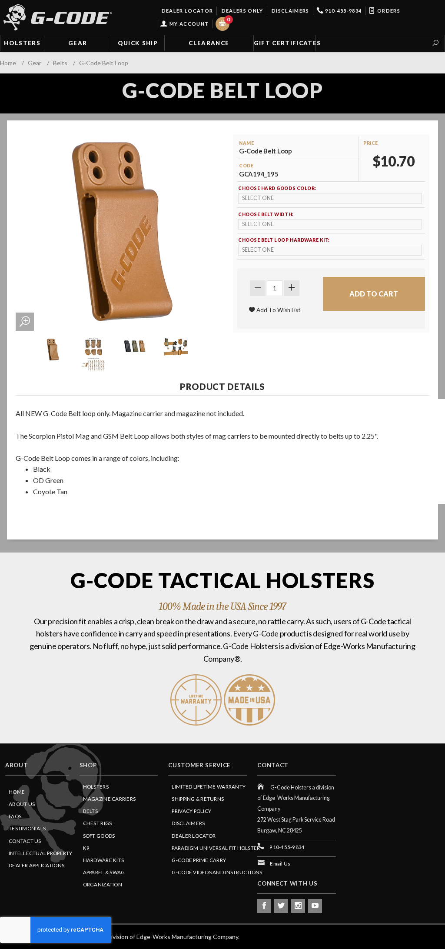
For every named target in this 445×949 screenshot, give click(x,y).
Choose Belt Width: (266, 214)
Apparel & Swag (104, 872)
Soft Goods (99, 836)
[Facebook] (264, 906)
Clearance (209, 43)
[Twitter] (281, 906)
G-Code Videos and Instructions (217, 872)
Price (370, 143)
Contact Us (25, 841)
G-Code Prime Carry (199, 860)
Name (246, 143)
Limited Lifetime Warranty (209, 786)
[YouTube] (315, 906)
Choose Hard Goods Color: (277, 188)
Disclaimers (289, 10)
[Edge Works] (57, 17)
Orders (388, 10)
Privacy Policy (191, 811)
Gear (77, 43)
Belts (90, 811)
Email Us (280, 863)
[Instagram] (298, 906)
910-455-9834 (343, 10)
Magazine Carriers (109, 799)
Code (246, 165)
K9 (86, 848)
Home (17, 792)
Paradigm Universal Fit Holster (216, 848)
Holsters (22, 43)
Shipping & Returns (198, 799)
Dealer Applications (36, 865)
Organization (102, 884)
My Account (188, 24)
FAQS (15, 816)
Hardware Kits (103, 860)
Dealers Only (241, 10)
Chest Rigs (97, 823)
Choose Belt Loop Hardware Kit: (284, 240)
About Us (22, 804)
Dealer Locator (186, 10)
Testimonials (27, 828)
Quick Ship (138, 43)
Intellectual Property (41, 853)
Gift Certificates (285, 43)
